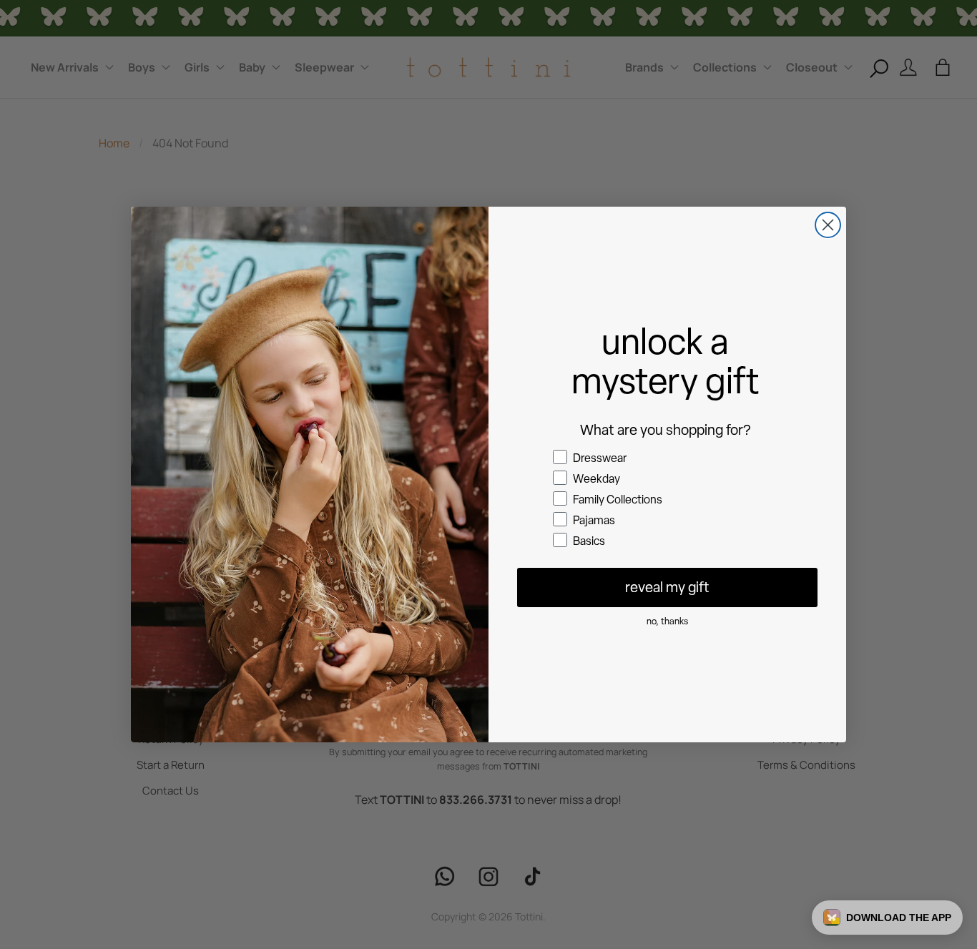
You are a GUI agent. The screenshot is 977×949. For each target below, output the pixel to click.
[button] (887, 917)
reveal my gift (667, 587)
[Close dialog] (827, 224)
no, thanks (667, 621)
